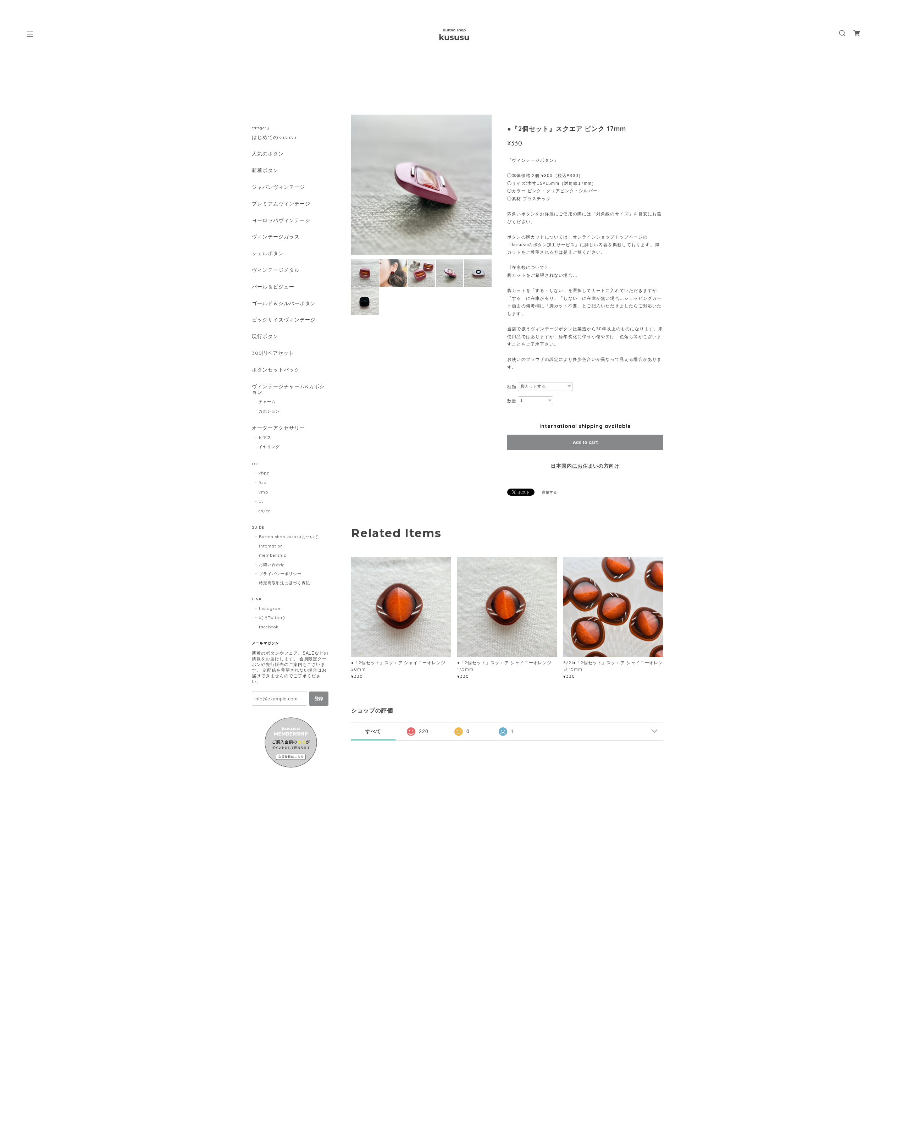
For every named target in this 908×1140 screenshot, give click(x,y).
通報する (549, 492)
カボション (269, 411)
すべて (373, 731)
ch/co (265, 510)
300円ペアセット (273, 353)
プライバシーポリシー (280, 573)
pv (261, 501)
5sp (262, 482)
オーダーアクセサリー (278, 428)
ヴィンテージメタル (276, 270)
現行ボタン (265, 337)
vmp (263, 492)
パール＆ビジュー (273, 287)
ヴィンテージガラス (276, 237)
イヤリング (269, 446)
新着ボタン (265, 170)
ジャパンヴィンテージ (278, 187)
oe (255, 464)
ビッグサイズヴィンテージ (284, 320)
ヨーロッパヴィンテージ (281, 220)
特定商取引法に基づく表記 (284, 582)
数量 (511, 400)
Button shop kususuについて (289, 536)
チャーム (267, 401)
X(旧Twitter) (272, 617)
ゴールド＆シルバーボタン (284, 304)
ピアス (265, 437)
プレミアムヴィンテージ (281, 204)
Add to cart (585, 442)
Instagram (270, 608)
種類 (511, 386)
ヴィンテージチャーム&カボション (288, 390)
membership (273, 555)
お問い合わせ (271, 564)
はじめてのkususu (274, 137)
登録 (319, 698)
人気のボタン (268, 154)
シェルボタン (268, 253)
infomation (271, 546)
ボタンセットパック (276, 370)
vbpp (264, 472)
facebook (268, 626)
